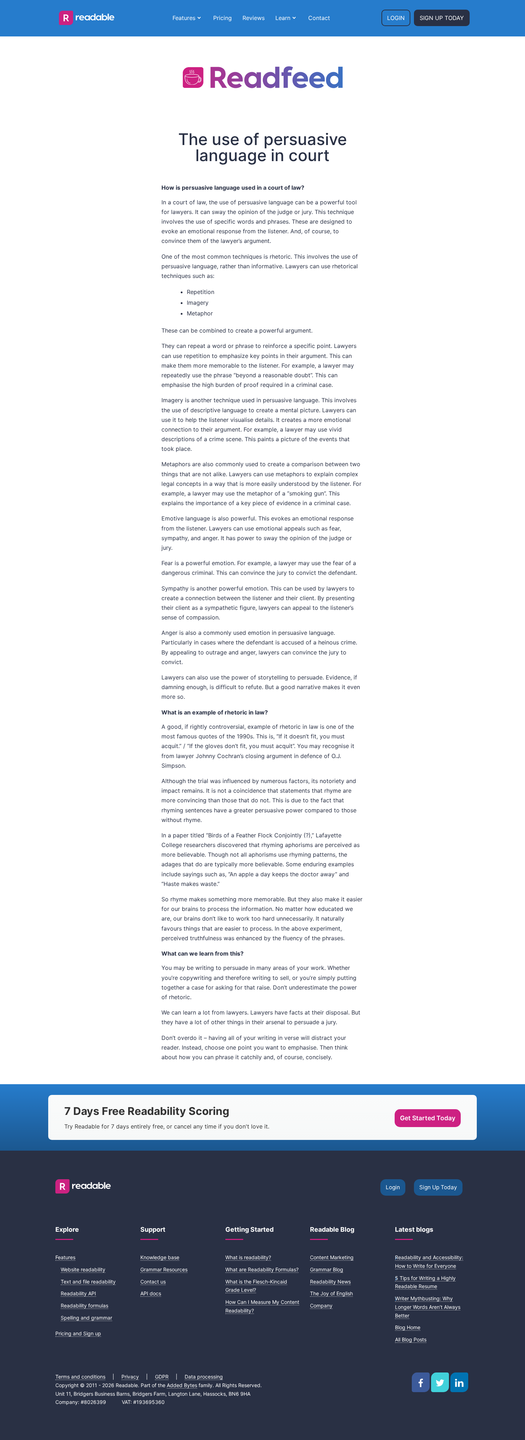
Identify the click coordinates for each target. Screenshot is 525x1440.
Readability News (330, 1282)
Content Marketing (332, 1257)
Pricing (222, 17)
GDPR (162, 1377)
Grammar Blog (326, 1269)
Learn (282, 17)
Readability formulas (84, 1305)
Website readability (83, 1269)
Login (396, 17)
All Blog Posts (410, 1339)
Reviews (253, 17)
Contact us (153, 1282)
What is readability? (248, 1257)
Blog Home (407, 1327)
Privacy (130, 1377)
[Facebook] (421, 1382)
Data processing (204, 1377)
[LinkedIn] (459, 1382)
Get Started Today (427, 1118)
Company (321, 1305)
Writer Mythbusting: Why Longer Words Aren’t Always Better (427, 1307)
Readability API (78, 1293)
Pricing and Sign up (78, 1333)
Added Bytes (182, 1385)
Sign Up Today (442, 17)
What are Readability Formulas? (262, 1269)
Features (183, 17)
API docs (150, 1293)
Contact (319, 17)
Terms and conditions (80, 1377)
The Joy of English (331, 1293)
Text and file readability (88, 1282)
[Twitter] (440, 1382)
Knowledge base (159, 1257)
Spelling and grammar (86, 1318)
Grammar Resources (164, 1269)
